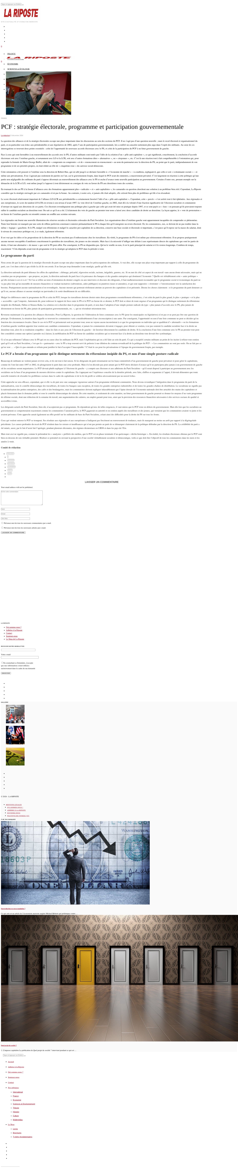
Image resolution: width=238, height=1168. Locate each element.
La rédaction (5, 135)
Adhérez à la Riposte (14, 630)
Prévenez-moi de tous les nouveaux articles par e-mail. (25, 527)
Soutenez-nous (11, 636)
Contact (9, 633)
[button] (23, 4)
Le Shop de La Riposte (15, 639)
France (4, 118)
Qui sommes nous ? (13, 627)
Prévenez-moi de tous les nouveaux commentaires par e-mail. (27, 523)
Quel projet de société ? (9, 1045)
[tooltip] (10, 453)
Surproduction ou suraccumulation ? (13, 908)
